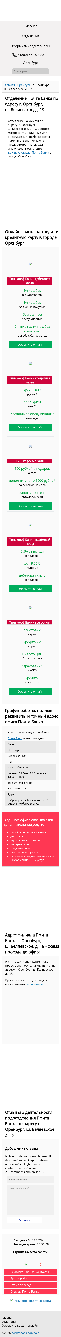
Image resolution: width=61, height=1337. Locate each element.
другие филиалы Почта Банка (28, 152)
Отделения (31, 36)
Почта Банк (15, 738)
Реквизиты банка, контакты (29, 1272)
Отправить (24, 1220)
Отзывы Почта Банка (24, 1291)
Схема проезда (20, 1285)
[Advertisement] (30, 194)
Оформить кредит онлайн (30, 46)
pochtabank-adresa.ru (26, 1333)
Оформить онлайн (31, 345)
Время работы (20, 1278)
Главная (30, 26)
